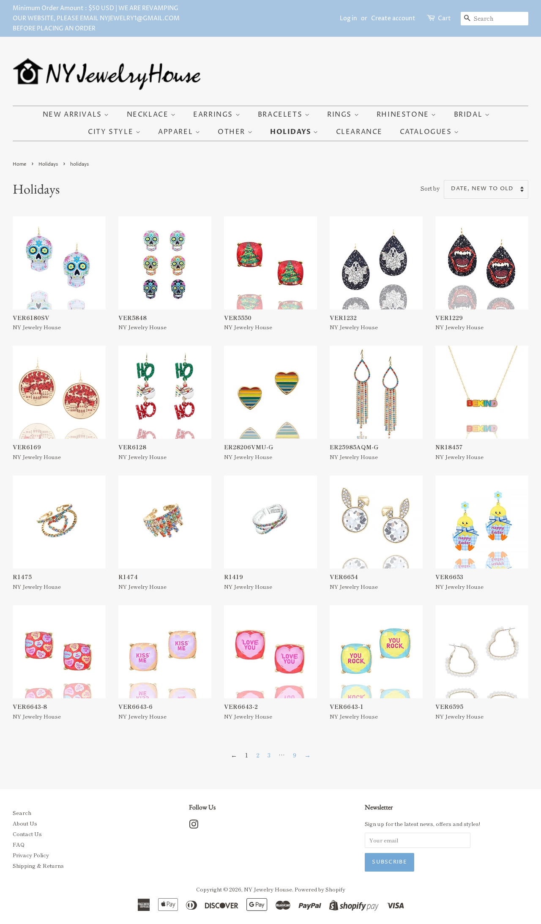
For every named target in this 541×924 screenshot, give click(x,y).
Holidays (291, 132)
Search (22, 813)
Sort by (430, 188)
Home (19, 164)
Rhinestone (404, 114)
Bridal (469, 114)
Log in (348, 18)
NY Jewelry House (268, 889)
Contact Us (27, 834)
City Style (112, 132)
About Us (25, 823)
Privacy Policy (31, 855)
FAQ (19, 844)
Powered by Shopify (320, 889)
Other (233, 132)
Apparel (176, 132)
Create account (393, 18)
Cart (444, 18)
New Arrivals (73, 114)
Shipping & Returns (38, 865)
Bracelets (281, 114)
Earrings (214, 114)
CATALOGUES (427, 132)
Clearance (359, 132)
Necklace (149, 114)
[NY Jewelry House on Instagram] (193, 826)
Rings (340, 114)
